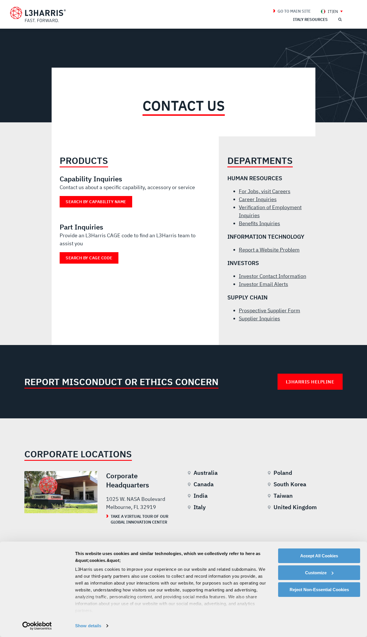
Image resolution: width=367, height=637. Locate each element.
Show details (88, 625)
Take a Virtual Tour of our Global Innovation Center (139, 519)
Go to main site (294, 11)
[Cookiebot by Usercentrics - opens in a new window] (37, 626)
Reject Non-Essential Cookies (319, 589)
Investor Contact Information (272, 276)
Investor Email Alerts (263, 284)
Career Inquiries (258, 199)
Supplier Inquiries (259, 318)
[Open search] (340, 19)
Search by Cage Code (89, 257)
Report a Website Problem (269, 249)
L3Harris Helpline (310, 382)
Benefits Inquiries (259, 223)
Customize (316, 572)
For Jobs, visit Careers (264, 191)
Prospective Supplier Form (269, 310)
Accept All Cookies (319, 555)
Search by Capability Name (96, 201)
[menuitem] (331, 11)
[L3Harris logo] (38, 14)
